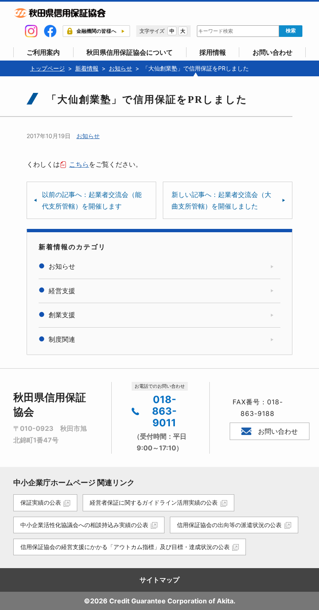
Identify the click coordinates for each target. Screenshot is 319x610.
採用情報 (212, 52)
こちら (79, 164)
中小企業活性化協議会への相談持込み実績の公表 (84, 524)
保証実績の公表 (40, 502)
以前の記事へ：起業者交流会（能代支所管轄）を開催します (92, 200)
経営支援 (62, 291)
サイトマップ (159, 580)
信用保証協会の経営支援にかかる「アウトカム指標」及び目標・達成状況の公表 (125, 546)
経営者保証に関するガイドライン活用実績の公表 (154, 502)
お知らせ (88, 135)
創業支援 (62, 315)
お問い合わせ (272, 52)
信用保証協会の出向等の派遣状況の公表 (229, 524)
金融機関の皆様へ (96, 31)
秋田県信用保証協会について (129, 52)
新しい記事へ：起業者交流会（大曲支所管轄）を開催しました (221, 200)
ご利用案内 (43, 52)
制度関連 (62, 339)
